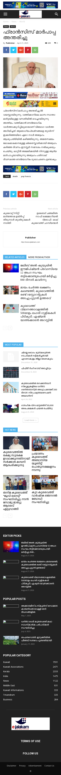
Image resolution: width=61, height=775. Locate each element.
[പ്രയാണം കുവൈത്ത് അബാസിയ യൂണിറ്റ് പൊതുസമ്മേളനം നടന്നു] (45, 443)
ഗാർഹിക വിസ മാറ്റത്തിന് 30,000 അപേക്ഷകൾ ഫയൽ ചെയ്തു (37, 407)
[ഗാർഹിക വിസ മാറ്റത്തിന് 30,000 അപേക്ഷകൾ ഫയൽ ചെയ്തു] (11, 408)
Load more (29, 420)
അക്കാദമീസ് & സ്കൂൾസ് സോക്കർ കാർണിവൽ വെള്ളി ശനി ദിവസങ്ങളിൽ (39, 609)
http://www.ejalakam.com (30, 242)
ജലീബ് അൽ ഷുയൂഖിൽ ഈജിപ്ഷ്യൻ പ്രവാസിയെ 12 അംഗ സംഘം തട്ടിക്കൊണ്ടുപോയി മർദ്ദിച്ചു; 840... (38, 547)
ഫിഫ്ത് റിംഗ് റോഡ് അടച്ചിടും (36, 368)
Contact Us (49, 765)
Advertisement (34, 765)
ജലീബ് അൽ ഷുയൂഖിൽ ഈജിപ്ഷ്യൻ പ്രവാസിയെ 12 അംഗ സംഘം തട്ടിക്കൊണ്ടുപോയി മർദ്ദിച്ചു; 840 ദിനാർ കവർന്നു (38, 272)
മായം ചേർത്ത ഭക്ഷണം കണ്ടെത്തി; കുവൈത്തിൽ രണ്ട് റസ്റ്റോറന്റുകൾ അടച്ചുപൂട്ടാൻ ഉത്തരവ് (39, 564)
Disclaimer (11, 765)
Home (6, 21)
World (22, 21)
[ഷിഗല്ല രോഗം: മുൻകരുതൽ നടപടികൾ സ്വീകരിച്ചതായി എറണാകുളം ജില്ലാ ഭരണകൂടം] (11, 356)
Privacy (22, 765)
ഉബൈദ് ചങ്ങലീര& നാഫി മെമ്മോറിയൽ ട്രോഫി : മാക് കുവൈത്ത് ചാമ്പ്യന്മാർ (44, 218)
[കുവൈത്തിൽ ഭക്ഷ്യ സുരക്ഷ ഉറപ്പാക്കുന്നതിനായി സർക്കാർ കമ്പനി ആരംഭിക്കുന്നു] (16, 442)
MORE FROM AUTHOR (39, 257)
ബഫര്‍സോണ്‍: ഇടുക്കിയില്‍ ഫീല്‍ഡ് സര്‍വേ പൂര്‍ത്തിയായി (36, 639)
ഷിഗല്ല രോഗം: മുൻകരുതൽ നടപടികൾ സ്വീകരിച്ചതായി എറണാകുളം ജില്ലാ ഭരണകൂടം (37, 356)
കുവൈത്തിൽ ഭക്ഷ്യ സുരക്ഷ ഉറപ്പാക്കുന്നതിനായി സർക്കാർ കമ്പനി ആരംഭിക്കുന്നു (16, 458)
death (15, 176)
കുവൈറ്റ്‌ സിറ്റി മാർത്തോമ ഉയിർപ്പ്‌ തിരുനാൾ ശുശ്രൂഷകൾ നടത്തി (16, 218)
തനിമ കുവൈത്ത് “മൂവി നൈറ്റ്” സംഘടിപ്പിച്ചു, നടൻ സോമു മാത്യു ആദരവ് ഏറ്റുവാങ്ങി (16, 501)
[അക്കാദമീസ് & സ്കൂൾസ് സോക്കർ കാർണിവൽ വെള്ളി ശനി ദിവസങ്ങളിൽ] (11, 609)
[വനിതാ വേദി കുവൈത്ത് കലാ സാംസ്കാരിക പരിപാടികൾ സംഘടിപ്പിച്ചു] (11, 625)
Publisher (10, 43)
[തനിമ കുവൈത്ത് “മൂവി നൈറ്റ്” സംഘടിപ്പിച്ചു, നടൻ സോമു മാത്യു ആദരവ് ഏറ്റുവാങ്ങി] (16, 482)
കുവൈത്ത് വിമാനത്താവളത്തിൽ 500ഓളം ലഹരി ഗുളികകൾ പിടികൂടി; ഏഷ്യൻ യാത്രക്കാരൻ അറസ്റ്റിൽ (38, 313)
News (14, 21)
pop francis (26, 176)
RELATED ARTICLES (15, 257)
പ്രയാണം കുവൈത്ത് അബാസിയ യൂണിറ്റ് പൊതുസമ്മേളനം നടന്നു (44, 462)
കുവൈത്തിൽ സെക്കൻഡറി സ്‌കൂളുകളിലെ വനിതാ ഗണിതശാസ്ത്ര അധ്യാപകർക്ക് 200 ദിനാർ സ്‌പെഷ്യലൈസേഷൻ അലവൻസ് (39, 389)
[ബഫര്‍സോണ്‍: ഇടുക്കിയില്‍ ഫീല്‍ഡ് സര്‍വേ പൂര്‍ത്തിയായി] (11, 640)
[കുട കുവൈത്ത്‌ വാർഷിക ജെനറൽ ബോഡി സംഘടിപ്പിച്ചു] (45, 482)
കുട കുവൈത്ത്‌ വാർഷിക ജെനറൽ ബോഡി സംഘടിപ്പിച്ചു (44, 497)
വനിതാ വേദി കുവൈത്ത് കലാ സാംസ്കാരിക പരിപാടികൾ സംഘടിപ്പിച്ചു (36, 625)
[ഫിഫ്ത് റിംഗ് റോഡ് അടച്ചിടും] (11, 372)
